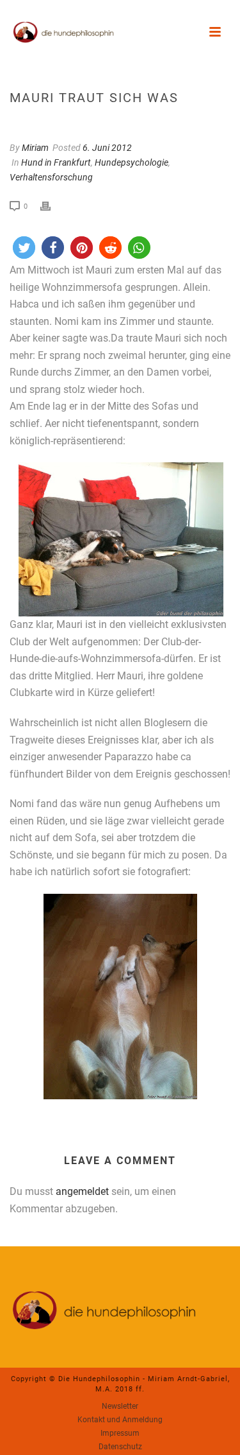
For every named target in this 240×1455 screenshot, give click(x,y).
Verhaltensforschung (51, 177)
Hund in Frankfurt (56, 162)
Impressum (120, 1433)
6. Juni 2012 (107, 148)
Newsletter (120, 1406)
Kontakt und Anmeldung (120, 1419)
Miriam (35, 148)
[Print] (51, 205)
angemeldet (82, 1191)
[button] (24, 247)
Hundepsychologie (131, 162)
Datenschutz (120, 1446)
